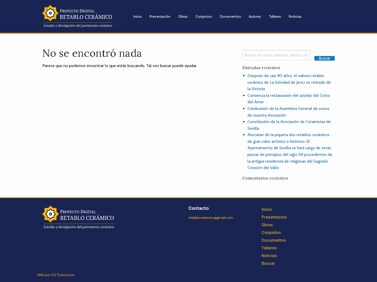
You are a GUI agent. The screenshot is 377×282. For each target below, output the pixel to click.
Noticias (295, 16)
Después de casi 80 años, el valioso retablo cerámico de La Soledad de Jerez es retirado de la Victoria (289, 82)
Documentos (230, 16)
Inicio (137, 16)
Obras (183, 16)
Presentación (160, 16)
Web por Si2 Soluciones (56, 274)
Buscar (268, 263)
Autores (255, 16)
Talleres (275, 16)
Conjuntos (203, 16)
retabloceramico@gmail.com (210, 217)
